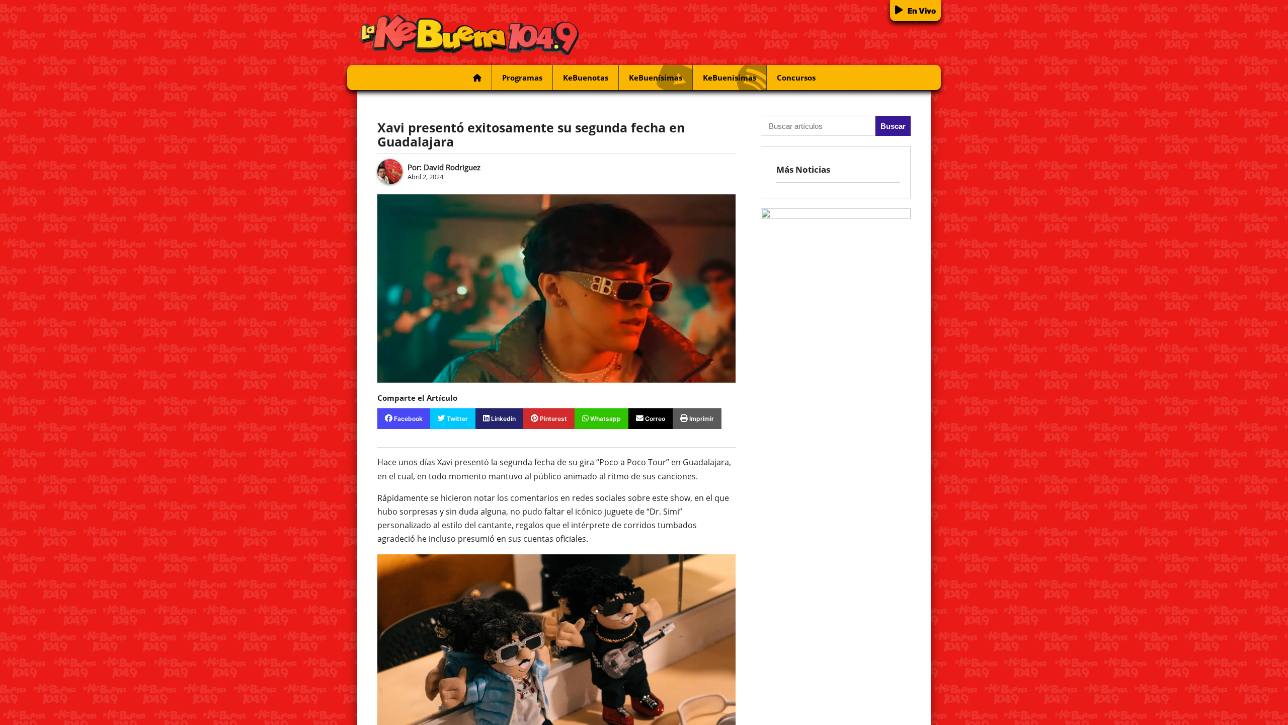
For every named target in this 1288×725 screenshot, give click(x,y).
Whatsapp (605, 418)
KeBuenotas (585, 77)
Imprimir (701, 418)
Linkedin (503, 418)
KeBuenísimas (655, 77)
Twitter (456, 418)
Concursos (796, 77)
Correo (654, 418)
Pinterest (552, 418)
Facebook (407, 418)
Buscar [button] (893, 126)
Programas (522, 77)
